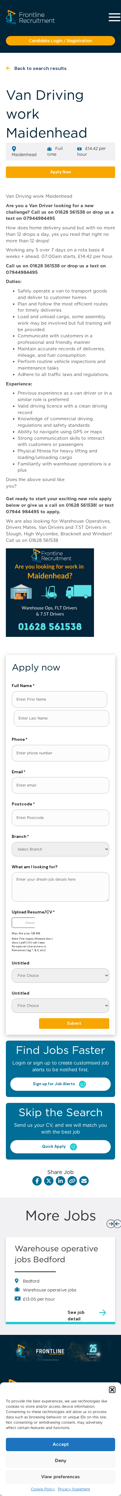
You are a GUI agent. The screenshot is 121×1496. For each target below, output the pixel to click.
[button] (112, 1390)
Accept (61, 1444)
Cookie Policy (43, 1489)
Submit (74, 1023)
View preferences (60, 1476)
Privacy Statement (74, 1489)
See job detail (76, 1312)
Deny (60, 1460)
